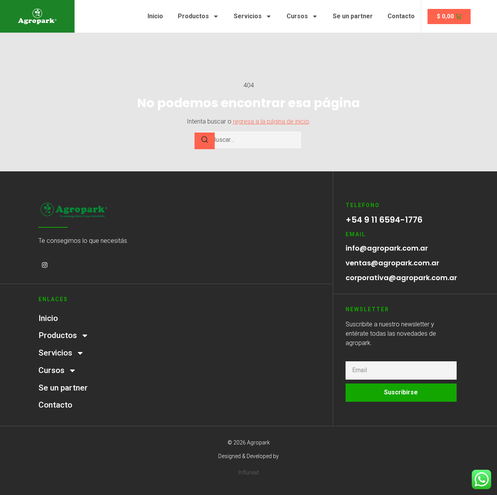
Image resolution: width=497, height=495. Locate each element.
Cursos (297, 16)
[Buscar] (205, 140)
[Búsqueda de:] (248, 140)
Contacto (401, 16)
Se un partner (353, 16)
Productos (193, 16)
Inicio (155, 16)
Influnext (248, 472)
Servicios (248, 16)
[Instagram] (44, 265)
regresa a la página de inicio (271, 121)
